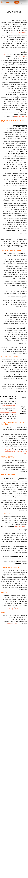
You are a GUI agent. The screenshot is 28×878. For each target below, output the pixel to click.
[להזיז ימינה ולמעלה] (24, 875)
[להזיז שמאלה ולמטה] (23, 876)
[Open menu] (25, 2)
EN (21, 2)
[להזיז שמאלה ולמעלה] (23, 875)
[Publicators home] (6, 2)
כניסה (16, 2)
